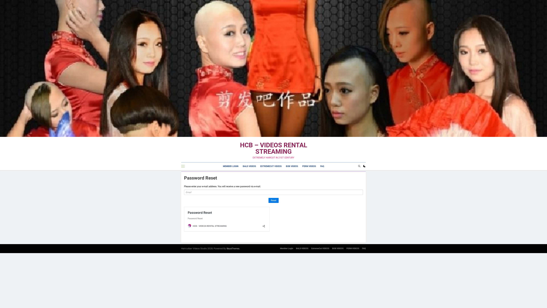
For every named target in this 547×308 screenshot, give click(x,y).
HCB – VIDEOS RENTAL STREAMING (273, 148)
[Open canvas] (183, 166)
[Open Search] (359, 166)
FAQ (322, 166)
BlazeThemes (233, 248)
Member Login (230, 166)
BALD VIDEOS (249, 166)
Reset (273, 200)
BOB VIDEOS (292, 166)
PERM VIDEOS (309, 166)
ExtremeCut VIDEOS (271, 166)
